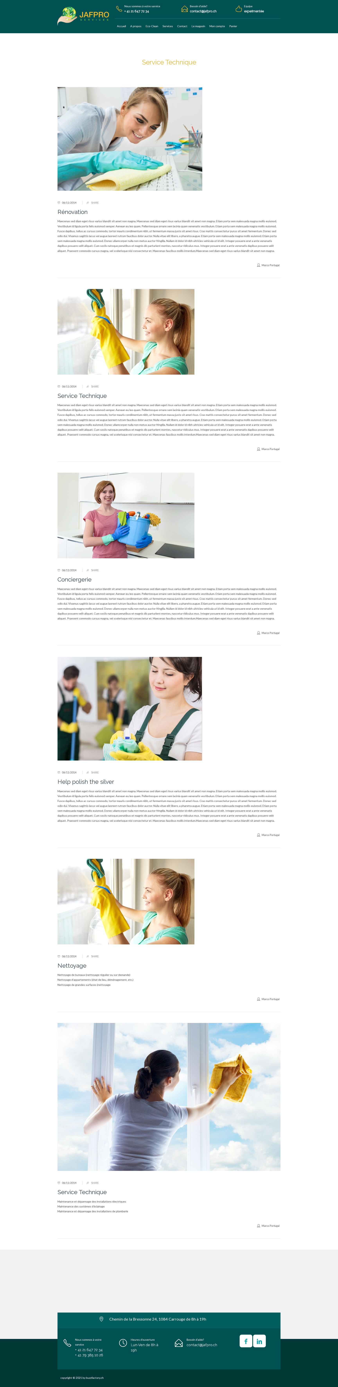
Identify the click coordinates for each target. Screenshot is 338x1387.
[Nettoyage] (169, 901)
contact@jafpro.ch (202, 1345)
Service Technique (82, 395)
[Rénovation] (169, 139)
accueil (156, 70)
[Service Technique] (169, 332)
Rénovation (73, 211)
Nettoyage (72, 965)
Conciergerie (75, 579)
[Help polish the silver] (169, 709)
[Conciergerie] (169, 515)
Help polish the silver (86, 781)
